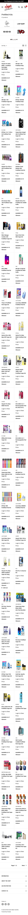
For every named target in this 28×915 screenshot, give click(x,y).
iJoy (3, 842)
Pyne (17, 233)
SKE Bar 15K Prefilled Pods (20, 64)
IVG (2, 198)
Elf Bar (17, 97)
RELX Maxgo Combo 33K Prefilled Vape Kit (7, 236)
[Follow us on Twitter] (6, 904)
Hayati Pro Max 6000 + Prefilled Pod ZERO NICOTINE (6, 66)
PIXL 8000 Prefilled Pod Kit (6, 269)
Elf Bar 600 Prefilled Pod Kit (6, 506)
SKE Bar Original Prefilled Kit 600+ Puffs (21, 270)
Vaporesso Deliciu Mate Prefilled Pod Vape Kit (21, 810)
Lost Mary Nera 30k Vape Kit (6, 539)
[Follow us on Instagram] (8, 904)
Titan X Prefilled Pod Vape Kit (6, 303)
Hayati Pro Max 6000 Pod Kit (6, 404)
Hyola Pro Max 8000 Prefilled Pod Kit (21, 337)
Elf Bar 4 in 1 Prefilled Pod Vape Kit (7, 741)
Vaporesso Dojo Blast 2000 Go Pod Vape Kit (7, 474)
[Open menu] (2, 7)
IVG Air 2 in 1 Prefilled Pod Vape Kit (21, 776)
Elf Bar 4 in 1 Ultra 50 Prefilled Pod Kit (7, 134)
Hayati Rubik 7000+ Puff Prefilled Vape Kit (21, 371)
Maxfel (17, 198)
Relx (3, 233)
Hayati (3, 61)
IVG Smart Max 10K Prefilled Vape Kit (7, 202)
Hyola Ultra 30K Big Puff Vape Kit (7, 336)
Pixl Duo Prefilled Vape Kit (21, 640)
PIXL (3, 266)
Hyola (3, 333)
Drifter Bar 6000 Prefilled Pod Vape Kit (7, 776)
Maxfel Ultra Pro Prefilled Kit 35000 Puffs (21, 202)
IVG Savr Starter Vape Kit (6, 607)
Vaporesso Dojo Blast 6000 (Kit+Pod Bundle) (20, 608)
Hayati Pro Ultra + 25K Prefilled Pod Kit (7, 168)
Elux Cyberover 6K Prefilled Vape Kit (7, 707)
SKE (16, 61)
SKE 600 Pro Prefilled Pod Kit (20, 473)
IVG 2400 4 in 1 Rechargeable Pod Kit (21, 439)
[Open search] (19, 7)
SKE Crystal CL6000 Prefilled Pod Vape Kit (20, 741)
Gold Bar (18, 672)
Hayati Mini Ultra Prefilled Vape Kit (21, 539)
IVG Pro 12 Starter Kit (21, 571)
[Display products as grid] (23, 45)
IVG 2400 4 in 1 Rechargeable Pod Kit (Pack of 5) (21, 405)
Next (23, 865)
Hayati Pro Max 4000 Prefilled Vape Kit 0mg (6, 572)
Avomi (17, 704)
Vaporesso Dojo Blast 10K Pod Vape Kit (6, 371)
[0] (25, 7)
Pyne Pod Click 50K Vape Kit (20, 236)
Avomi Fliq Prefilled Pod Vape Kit (21, 708)
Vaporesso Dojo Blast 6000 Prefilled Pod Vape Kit (7, 811)
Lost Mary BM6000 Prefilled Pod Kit (21, 303)
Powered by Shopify (6, 911)
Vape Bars (18, 130)
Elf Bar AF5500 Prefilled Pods (20, 100)
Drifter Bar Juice (6, 772)
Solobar (18, 164)
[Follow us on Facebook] (3, 904)
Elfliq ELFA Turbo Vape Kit (6, 439)
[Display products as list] (25, 45)
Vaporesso (4, 367)
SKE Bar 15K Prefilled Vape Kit (7, 100)
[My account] (22, 7)
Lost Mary (18, 300)
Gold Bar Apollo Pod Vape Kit (20, 675)
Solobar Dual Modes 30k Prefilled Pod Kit (20, 168)
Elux (3, 704)
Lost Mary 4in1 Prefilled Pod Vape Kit (21, 846)
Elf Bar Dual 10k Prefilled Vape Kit (7, 675)
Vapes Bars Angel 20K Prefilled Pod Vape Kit (21, 134)
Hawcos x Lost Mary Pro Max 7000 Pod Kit (6, 641)
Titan (3, 300)
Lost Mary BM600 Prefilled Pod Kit (21, 506)
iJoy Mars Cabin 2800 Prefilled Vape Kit (6, 846)
